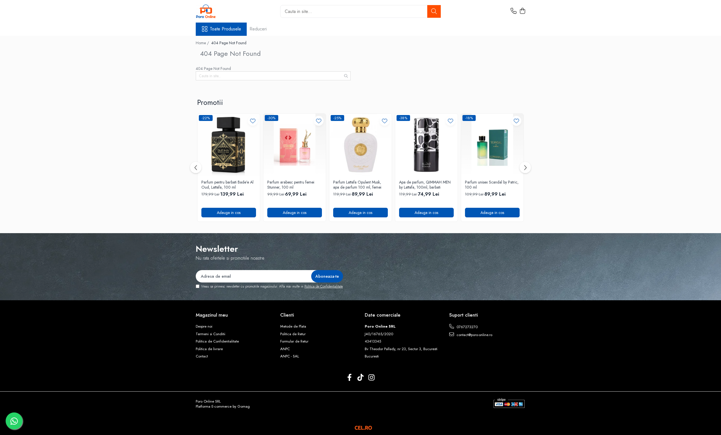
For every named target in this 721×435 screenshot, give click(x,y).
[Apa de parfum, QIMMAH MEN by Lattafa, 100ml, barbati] (426, 145)
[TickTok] (361, 378)
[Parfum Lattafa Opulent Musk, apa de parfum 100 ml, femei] (360, 145)
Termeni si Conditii (210, 334)
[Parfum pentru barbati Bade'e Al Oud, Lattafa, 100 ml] (228, 145)
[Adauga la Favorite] (253, 121)
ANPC (285, 349)
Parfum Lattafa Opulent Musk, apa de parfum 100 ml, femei (357, 185)
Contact (202, 356)
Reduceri (258, 29)
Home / (203, 43)
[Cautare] (434, 11)
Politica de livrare (209, 349)
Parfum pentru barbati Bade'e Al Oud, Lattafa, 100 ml (227, 185)
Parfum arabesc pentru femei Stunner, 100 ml (290, 185)
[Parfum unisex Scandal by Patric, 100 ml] (492, 145)
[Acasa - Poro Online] (224, 11)
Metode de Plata (293, 326)
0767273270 (466, 327)
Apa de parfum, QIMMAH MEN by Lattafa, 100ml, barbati (425, 185)
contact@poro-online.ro (473, 334)
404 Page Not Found (228, 43)
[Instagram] (372, 378)
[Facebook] (350, 378)
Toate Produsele (225, 29)
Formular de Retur (294, 341)
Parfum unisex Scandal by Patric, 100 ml (492, 185)
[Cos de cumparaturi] (522, 11)
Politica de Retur (293, 334)
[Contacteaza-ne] (514, 11)
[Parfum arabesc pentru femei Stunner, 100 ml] (294, 145)
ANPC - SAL (289, 356)
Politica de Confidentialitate (323, 286)
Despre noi (204, 326)
